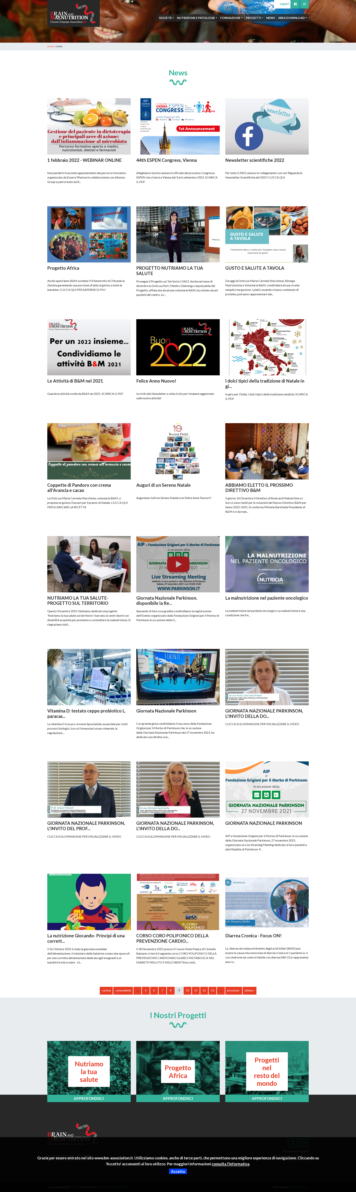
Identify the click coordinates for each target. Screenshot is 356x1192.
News (270, 17)
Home (50, 46)
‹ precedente (123, 990)
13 (212, 990)
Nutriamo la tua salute (89, 1071)
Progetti (253, 17)
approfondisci (89, 1098)
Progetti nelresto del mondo (267, 1071)
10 (187, 990)
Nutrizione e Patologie (196, 17)
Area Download (291, 17)
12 (204, 990)
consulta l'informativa (230, 1163)
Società (165, 17)
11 (195, 990)
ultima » (250, 990)
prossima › (233, 990)
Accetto (178, 1171)
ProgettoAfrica (178, 1071)
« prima (106, 990)
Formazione (230, 17)
